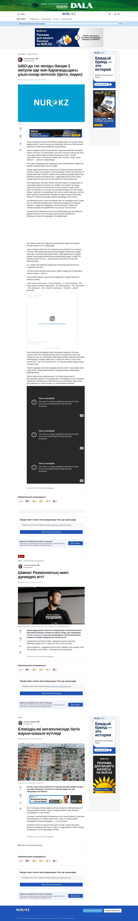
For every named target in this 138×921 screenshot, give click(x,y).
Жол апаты (56, 19)
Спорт (20, 561)
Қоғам (20, 717)
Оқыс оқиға (21, 19)
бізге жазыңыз (49, 488)
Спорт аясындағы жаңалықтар (33, 561)
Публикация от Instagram (52, 348)
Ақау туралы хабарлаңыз (92, 910)
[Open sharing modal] (20, 143)
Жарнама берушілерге (112, 910)
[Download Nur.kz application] (69, 5)
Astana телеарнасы (34, 635)
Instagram (77, 543)
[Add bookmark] (20, 150)
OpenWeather (49, 789)
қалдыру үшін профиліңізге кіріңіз (61, 525)
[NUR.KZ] (69, 14)
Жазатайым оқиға (66, 19)
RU (109, 14)
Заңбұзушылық (34, 19)
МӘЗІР (23, 14)
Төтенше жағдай (46, 19)
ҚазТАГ (41, 246)
